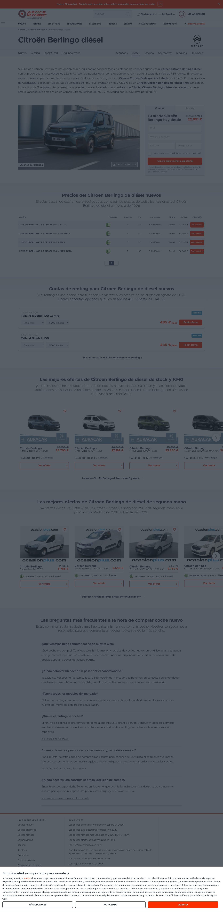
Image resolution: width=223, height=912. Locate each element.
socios (27, 878)
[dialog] (111, 889)
